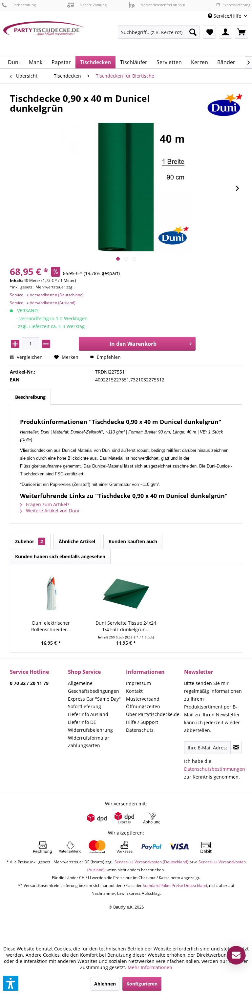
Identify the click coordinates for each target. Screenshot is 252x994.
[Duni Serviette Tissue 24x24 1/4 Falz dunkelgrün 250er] (126, 594)
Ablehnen (105, 984)
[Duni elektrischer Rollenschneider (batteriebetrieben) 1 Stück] (51, 594)
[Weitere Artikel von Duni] (224, 104)
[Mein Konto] (225, 32)
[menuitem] (227, 16)
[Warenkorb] (241, 32)
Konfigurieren (142, 984)
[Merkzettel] (209, 32)
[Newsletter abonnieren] (236, 747)
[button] (10, 983)
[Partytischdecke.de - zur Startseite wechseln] (43, 36)
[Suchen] (193, 32)
